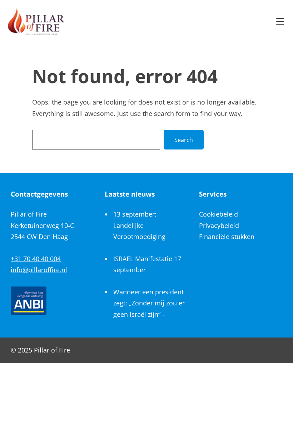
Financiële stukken (226, 236)
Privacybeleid (219, 225)
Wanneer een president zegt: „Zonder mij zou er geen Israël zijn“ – (149, 303)
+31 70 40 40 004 (36, 258)
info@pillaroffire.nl (39, 269)
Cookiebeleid (218, 214)
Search (183, 140)
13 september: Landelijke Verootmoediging (139, 225)
